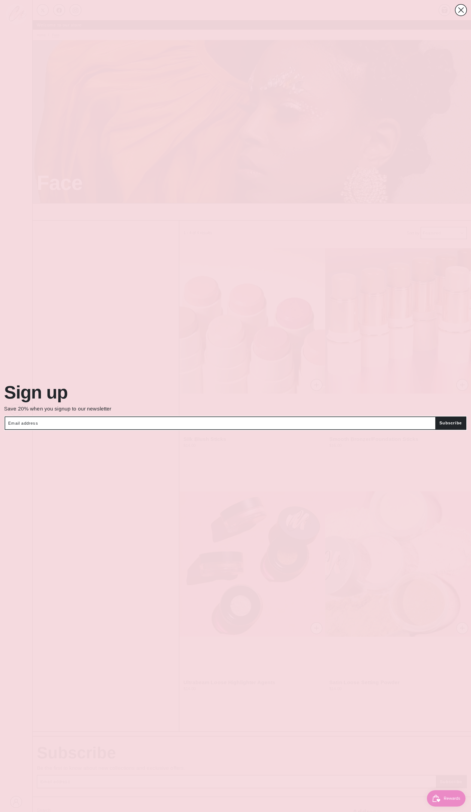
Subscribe (450, 423)
